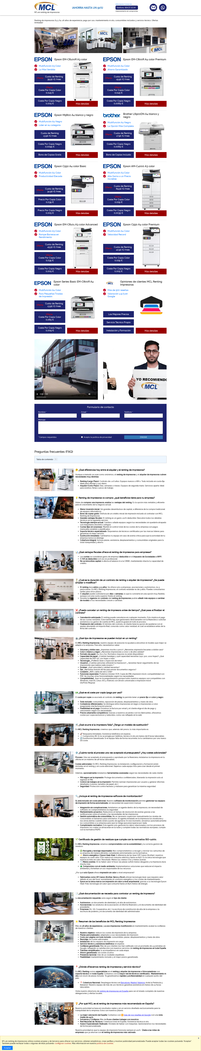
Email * (84, 412)
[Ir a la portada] (46, 10)
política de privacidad (102, 437)
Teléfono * (128, 412)
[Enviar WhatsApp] (163, 7)
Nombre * (42, 412)
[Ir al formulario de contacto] (153, 7)
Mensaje (41, 420)
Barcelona (125, 983)
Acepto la (98, 437)
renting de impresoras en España (114, 991)
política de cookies (105, 1043)
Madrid (134, 983)
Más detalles (82, 103)
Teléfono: (126, 8)
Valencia (141, 983)
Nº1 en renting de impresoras (47, 12)
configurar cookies (63, 1043)
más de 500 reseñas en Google (137, 1015)
